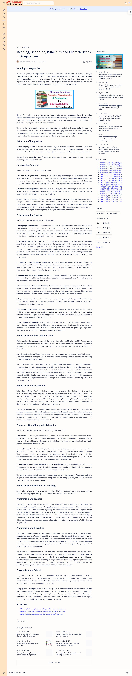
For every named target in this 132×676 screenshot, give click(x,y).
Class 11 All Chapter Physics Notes (111, 178)
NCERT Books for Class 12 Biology (111, 194)
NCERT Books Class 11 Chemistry (111, 167)
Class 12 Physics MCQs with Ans (110, 198)
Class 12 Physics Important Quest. (111, 184)
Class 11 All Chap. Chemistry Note (111, 174)
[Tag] (26, 631)
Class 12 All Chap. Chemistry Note (111, 176)
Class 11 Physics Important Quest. (111, 182)
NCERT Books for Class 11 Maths (110, 171)
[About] (3, 24)
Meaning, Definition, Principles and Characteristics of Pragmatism (28, 654)
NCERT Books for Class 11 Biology (111, 192)
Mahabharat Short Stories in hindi (111, 188)
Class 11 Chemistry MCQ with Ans (111, 199)
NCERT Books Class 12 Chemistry (111, 169)
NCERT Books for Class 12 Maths (110, 172)
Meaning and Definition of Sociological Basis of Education (68, 635)
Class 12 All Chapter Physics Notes (111, 180)
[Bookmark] (129, 3)
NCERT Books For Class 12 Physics (111, 165)
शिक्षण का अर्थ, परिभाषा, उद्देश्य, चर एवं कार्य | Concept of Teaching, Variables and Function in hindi (110, 87)
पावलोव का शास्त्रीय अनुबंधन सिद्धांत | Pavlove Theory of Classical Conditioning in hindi (108, 139)
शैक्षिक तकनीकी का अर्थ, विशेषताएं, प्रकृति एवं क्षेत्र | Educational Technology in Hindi (110, 108)
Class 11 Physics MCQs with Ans (110, 196)
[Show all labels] (100, 247)
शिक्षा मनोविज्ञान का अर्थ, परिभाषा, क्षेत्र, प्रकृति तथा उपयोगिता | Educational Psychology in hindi (111, 97)
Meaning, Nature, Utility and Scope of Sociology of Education (68, 654)
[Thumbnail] (49, 634)
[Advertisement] (67, 28)
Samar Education (19, 672)
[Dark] (125, 3)
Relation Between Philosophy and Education (28, 644)
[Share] (89, 62)
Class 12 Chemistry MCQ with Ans (111, 201)
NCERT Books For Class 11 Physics (111, 163)
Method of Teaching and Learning (111, 186)
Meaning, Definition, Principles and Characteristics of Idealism (67, 644)
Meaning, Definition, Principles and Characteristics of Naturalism (41, 614)
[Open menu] (3, 3)
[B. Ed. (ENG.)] (22, 621)
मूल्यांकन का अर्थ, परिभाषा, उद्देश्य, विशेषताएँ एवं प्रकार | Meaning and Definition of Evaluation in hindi (110, 118)
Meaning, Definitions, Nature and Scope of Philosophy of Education (42, 609)
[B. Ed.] (106, 72)
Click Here (83, 9)
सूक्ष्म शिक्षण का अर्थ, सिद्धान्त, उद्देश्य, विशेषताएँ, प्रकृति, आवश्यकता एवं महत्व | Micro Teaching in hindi (110, 128)
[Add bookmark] (84, 62)
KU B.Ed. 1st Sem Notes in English (111, 190)
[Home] (3, 10)
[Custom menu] (3, 34)
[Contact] (3, 27)
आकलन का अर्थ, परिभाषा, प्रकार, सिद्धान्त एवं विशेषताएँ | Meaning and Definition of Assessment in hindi (110, 76)
